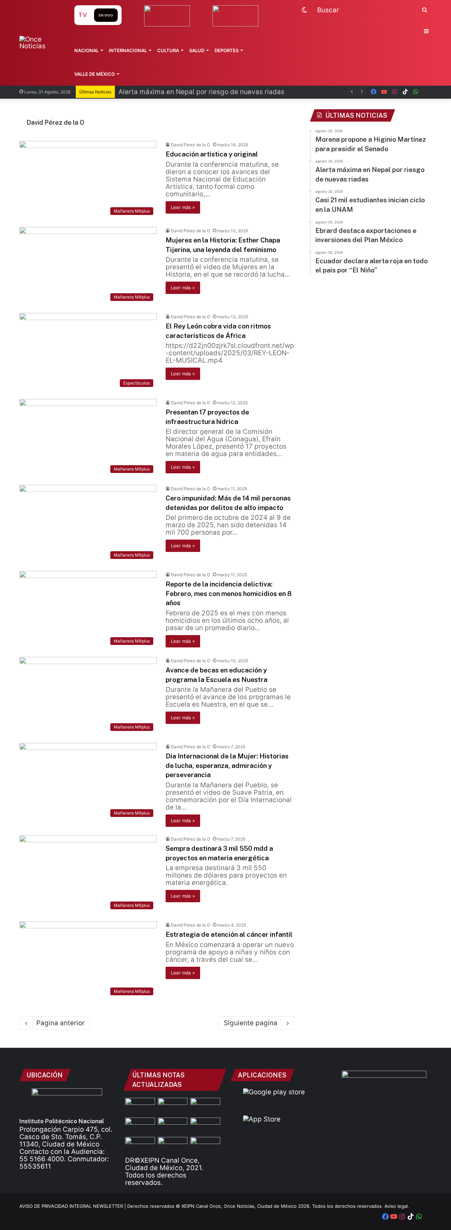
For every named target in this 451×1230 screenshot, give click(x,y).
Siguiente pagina (250, 1023)
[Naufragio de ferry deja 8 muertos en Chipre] (173, 1145)
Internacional (128, 50)
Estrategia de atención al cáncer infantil (229, 934)
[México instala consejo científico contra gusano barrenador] (205, 1126)
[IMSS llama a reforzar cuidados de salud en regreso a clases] (205, 1145)
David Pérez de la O (55, 122)
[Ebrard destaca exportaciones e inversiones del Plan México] (140, 1126)
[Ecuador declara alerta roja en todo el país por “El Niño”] (173, 1126)
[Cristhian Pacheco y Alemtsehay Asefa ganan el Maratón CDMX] (140, 1145)
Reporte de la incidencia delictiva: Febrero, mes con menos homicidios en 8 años (229, 593)
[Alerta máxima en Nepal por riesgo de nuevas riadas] (205, 1106)
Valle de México (94, 74)
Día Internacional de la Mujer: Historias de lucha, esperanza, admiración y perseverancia (227, 765)
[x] (426, 92)
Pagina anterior (60, 1023)
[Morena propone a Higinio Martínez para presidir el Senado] (140, 1106)
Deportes (227, 50)
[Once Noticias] (40, 42)
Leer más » (183, 207)
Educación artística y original (212, 154)
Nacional (86, 50)
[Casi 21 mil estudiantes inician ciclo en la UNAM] (173, 1106)
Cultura (168, 50)
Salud (196, 50)
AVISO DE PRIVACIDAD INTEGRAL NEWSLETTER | (73, 1206)
